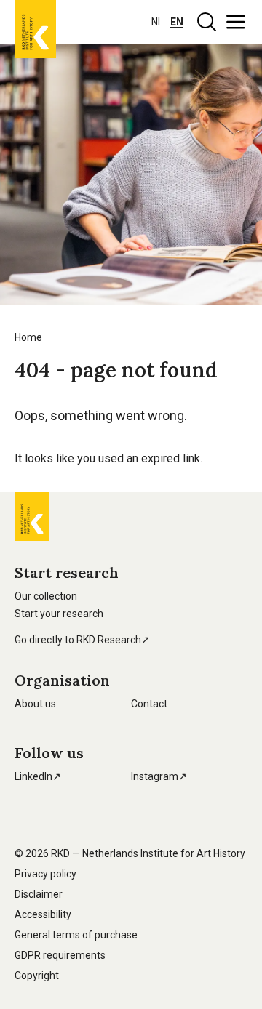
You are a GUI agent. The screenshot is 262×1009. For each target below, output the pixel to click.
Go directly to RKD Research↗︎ (82, 640)
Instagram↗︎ (159, 776)
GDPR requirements (60, 955)
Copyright (37, 975)
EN (176, 22)
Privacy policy (45, 874)
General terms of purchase (76, 935)
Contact (149, 703)
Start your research (59, 613)
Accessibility (43, 914)
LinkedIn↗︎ (38, 776)
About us (35, 703)
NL (157, 22)
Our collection (46, 596)
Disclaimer (39, 894)
